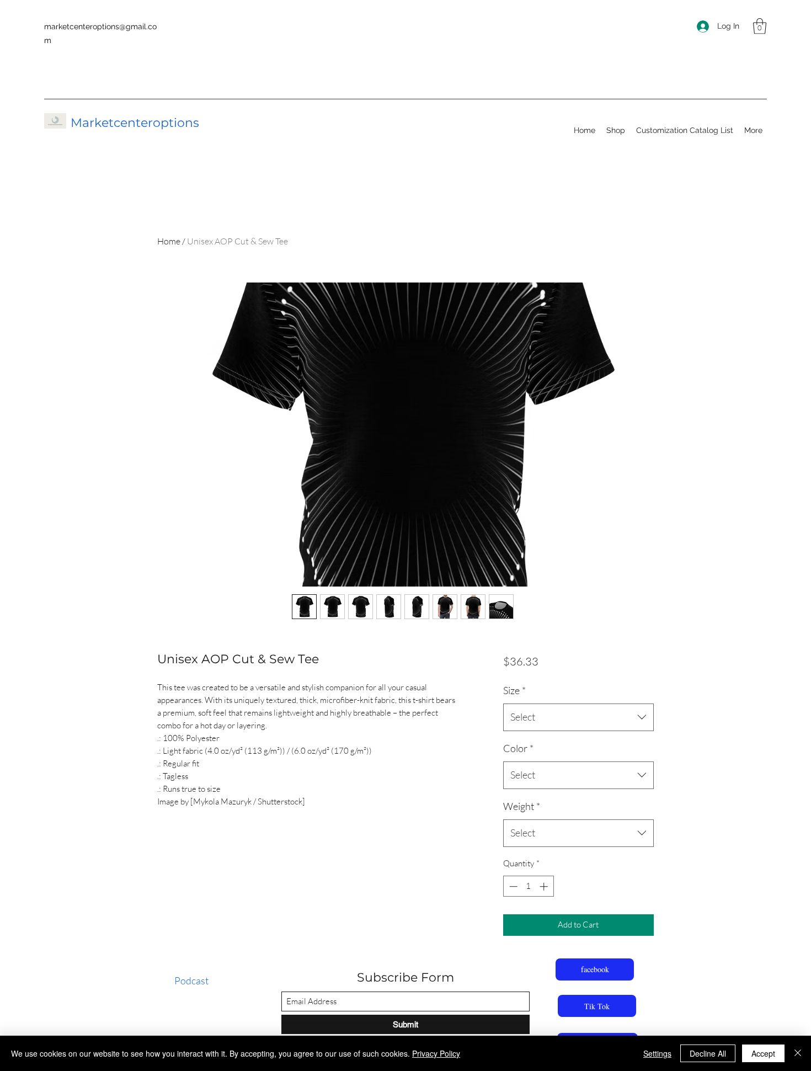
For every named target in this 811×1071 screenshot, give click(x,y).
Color (518, 748)
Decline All (708, 1053)
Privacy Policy (436, 1053)
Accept (763, 1053)
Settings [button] (657, 1053)
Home (168, 241)
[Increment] (544, 886)
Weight (521, 806)
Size (514, 690)
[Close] (797, 1053)
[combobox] (578, 717)
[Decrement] (512, 886)
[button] (759, 26)
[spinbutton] (528, 886)
